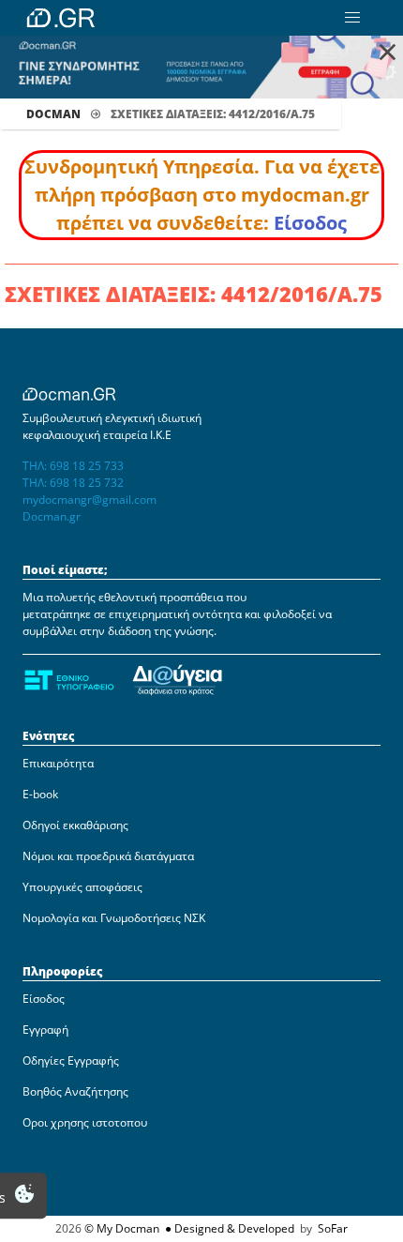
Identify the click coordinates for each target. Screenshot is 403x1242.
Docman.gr (51, 516)
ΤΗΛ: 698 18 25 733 (73, 466)
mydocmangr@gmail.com (89, 499)
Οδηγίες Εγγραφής (70, 1060)
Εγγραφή (45, 1030)
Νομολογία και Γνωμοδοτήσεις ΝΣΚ (113, 918)
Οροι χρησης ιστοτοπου (84, 1122)
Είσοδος (310, 222)
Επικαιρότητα (58, 763)
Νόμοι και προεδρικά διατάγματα (108, 856)
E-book (40, 794)
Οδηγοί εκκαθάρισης (75, 825)
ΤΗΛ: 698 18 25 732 (73, 483)
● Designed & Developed (228, 1228)
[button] (352, 18)
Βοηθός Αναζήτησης (75, 1091)
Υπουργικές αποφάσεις (82, 887)
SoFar (333, 1228)
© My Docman (121, 1228)
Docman (53, 114)
